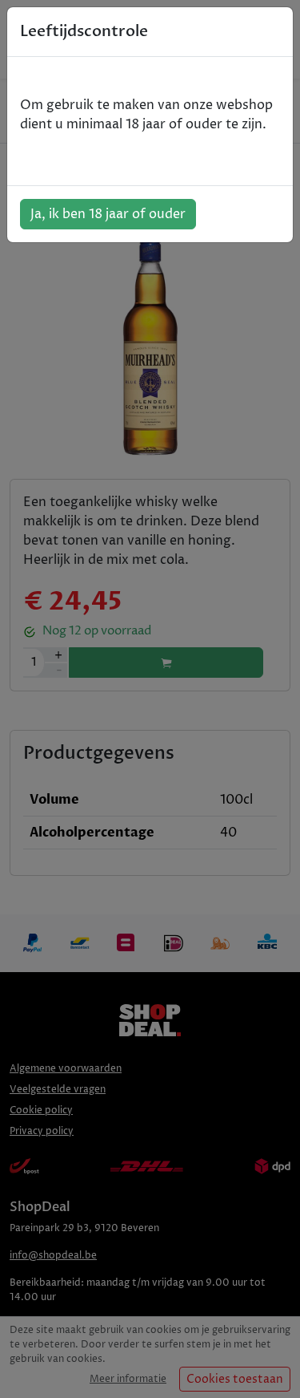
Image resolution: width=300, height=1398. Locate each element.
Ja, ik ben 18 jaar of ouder (108, 214)
